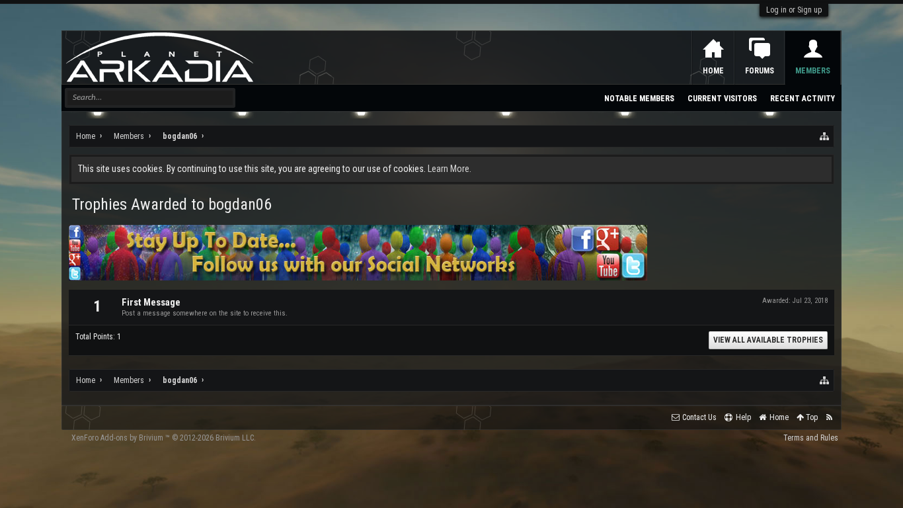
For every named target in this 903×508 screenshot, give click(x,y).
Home (713, 70)
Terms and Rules (810, 438)
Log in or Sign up (794, 10)
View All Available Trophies (768, 340)
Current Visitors (722, 98)
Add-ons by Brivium (163, 438)
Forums (759, 70)
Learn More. (449, 168)
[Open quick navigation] (825, 136)
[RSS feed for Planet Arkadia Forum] (829, 417)
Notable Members (639, 98)
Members (812, 70)
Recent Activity (802, 98)
